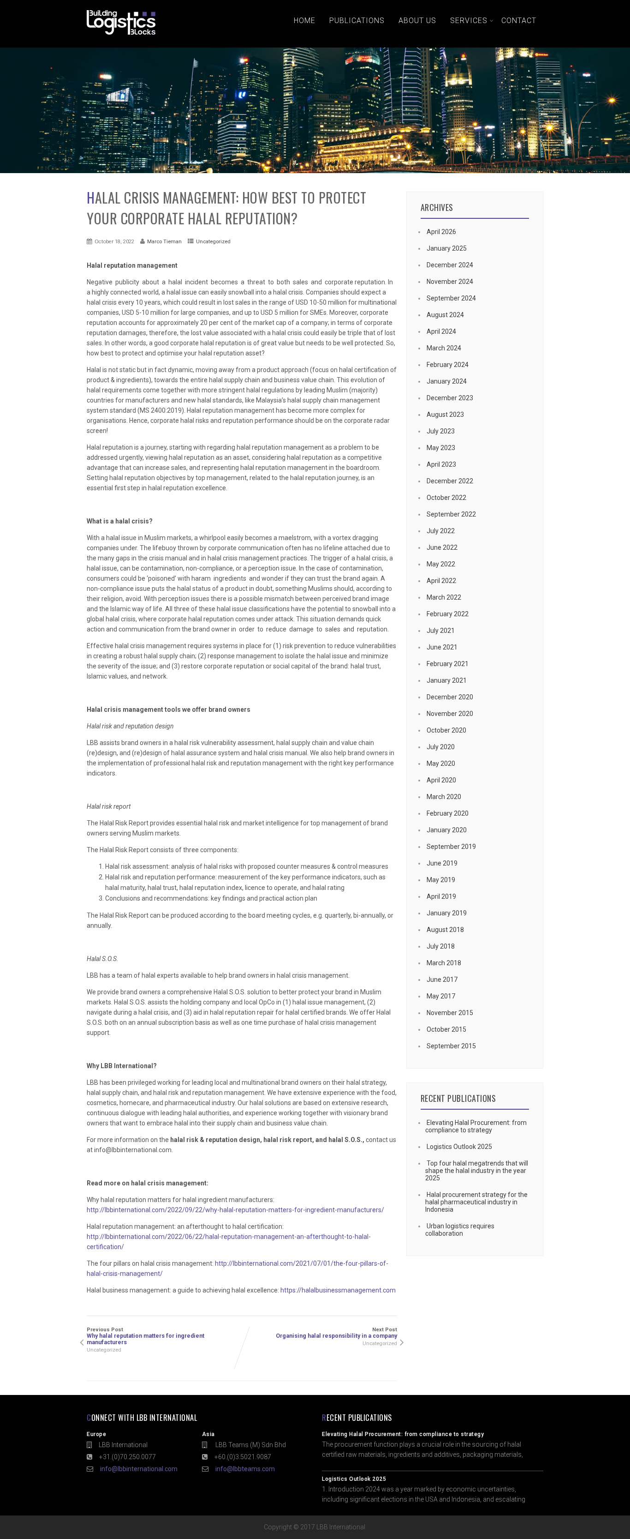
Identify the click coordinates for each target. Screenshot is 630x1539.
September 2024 (451, 298)
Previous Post (145, 1336)
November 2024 (450, 281)
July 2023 (441, 431)
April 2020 (441, 780)
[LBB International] (121, 34)
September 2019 (451, 846)
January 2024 (447, 381)
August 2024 (445, 315)
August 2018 (445, 929)
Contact (518, 20)
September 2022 (451, 514)
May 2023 (441, 447)
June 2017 (442, 979)
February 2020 (448, 813)
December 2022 (450, 481)
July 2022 (441, 531)
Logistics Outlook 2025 (459, 1146)
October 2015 (446, 1029)
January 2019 (447, 913)
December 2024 (450, 265)
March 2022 (444, 597)
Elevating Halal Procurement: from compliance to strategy (476, 1126)
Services (468, 20)
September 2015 (451, 1046)
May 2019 (441, 880)
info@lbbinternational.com (139, 1469)
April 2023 (441, 464)
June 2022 (442, 547)
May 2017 (441, 996)
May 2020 (441, 763)
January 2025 (447, 248)
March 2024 (444, 348)
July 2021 (441, 630)
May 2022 (441, 564)
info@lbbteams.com (245, 1469)
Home (304, 20)
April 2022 (441, 580)
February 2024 (448, 364)
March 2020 (444, 796)
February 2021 (448, 663)
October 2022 (446, 497)
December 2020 (450, 697)
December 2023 (450, 398)
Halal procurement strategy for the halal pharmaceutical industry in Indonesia (476, 1202)
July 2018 (441, 946)
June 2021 (442, 647)
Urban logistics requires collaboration (459, 1229)
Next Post (336, 1333)
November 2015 (450, 1012)
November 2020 (450, 713)
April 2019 (441, 896)
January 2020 (447, 830)
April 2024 (441, 331)
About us (417, 20)
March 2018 (444, 963)
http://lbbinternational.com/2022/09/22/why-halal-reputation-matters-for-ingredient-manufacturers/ (235, 1210)
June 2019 (442, 863)
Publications (357, 20)
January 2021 (447, 680)
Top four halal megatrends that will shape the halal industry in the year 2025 (476, 1171)
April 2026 (441, 231)
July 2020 (441, 747)
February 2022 (448, 614)
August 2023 (445, 414)
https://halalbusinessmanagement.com (338, 1290)
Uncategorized (213, 241)
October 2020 (446, 730)
